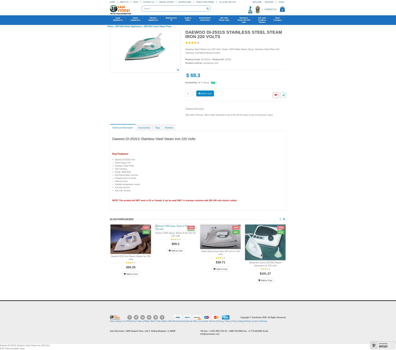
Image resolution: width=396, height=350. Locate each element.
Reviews (169, 127)
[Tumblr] (162, 317)
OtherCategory (277, 19)
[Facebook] (129, 317)
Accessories (144, 127)
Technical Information (122, 127)
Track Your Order (205, 2)
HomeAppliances (135, 19)
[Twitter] (136, 317)
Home (112, 2)
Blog (135, 2)
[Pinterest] (155, 317)
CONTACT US (270, 9)
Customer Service (208, 321)
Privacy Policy (223, 321)
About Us (124, 2)
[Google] (149, 317)
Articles (248, 321)
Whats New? (149, 321)
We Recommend (176, 321)
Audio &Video (187, 19)
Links (255, 321)
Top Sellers (162, 321)
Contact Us (148, 2)
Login (281, 2)
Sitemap (263, 321)
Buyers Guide (185, 2)
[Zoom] (178, 70)
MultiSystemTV (171, 19)
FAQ (129, 321)
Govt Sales (137, 321)
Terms (235, 321)
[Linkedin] (142, 317)
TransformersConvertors (205, 19)
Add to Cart (206, 93)
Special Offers (166, 2)
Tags (157, 127)
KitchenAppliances (153, 19)
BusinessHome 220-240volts (243, 20)
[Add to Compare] (283, 95)
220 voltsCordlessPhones (262, 20)
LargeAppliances (118, 19)
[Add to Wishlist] (276, 95)
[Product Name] (130, 239)
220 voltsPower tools (224, 19)
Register (269, 2)
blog (241, 321)
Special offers (191, 321)
